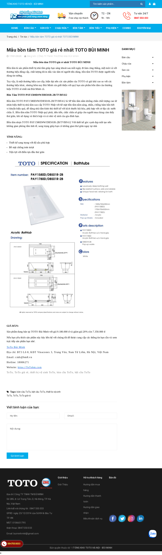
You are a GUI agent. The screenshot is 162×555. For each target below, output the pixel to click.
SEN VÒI (44, 28)
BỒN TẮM (78, 28)
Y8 (71, 547)
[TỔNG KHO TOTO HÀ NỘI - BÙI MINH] (30, 15)
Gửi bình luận (17, 456)
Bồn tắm (126, 82)
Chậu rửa (126, 63)
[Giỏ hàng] (153, 4)
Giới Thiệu (63, 484)
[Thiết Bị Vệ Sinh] (139, 110)
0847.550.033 (141, 18)
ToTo (15, 395)
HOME (14, 28)
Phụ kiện (126, 76)
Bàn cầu (126, 57)
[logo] (30, 482)
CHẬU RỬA (60, 28)
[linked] (140, 518)
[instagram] (131, 518)
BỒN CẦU (29, 28)
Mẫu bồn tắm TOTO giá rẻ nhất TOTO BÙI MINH (58, 50)
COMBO (126, 28)
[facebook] (113, 518)
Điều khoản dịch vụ (93, 518)
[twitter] (122, 518)
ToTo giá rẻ (25, 395)
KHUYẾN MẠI (144, 28)
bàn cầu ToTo (24, 392)
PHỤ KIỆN (111, 28)
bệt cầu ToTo (38, 392)
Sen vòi (125, 70)
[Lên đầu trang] (156, 545)
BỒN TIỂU (94, 28)
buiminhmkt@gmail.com (26, 533)
